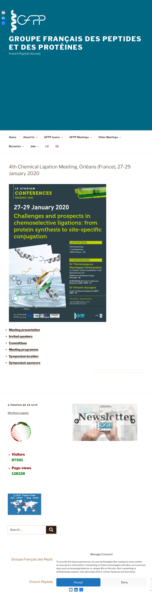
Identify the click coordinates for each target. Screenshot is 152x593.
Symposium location (23, 356)
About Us (28, 137)
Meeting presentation (24, 330)
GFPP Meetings (79, 137)
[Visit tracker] (24, 513)
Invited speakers (21, 336)
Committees (18, 343)
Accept (78, 582)
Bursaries (15, 146)
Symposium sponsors (24, 363)
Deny (124, 582)
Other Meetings (108, 137)
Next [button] (132, 421)
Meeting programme (23, 349)
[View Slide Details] (104, 422)
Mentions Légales (18, 412)
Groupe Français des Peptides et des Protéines (75, 43)
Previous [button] (77, 421)
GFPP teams (52, 137)
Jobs (33, 146)
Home (12, 137)
